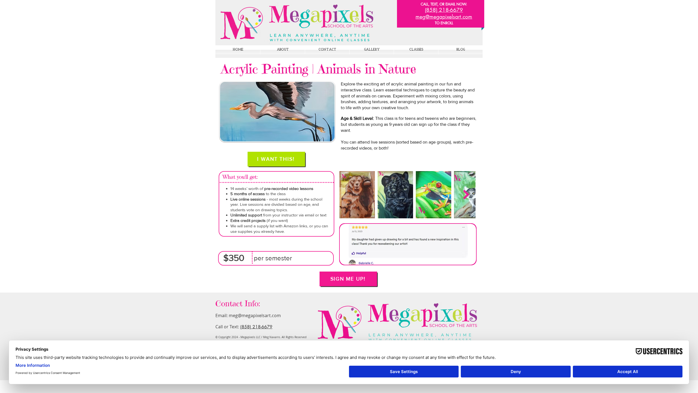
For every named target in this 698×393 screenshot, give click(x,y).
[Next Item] (466, 195)
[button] (408, 244)
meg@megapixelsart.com (255, 315)
